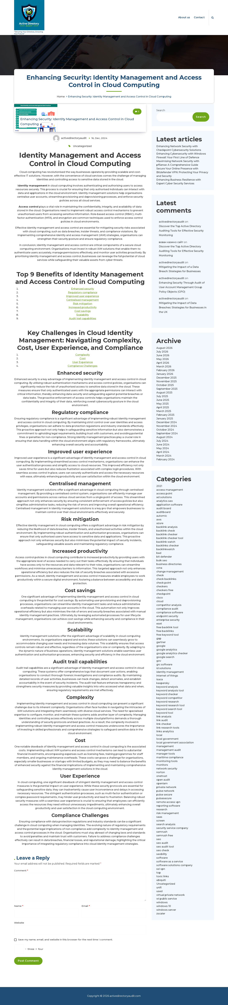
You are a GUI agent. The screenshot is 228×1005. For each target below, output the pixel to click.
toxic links (162, 876)
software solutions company (174, 865)
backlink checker (166, 534)
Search (160, 110)
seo (158, 839)
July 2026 (162, 351)
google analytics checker (172, 653)
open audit (163, 779)
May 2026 (162, 359)
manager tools (165, 753)
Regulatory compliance (82, 292)
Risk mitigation (82, 303)
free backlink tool (167, 627)
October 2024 (165, 429)
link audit (162, 720)
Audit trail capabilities (82, 318)
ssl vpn (160, 868)
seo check (162, 850)
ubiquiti (161, 880)
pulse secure (164, 794)
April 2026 (162, 362)
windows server (166, 909)
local (159, 735)
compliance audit (167, 608)
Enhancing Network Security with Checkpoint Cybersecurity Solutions (178, 148)
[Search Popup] (212, 17)
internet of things (167, 675)
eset (159, 623)
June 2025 (162, 399)
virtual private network (170, 894)
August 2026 (164, 347)
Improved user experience (82, 296)
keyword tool (164, 712)
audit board (163, 508)
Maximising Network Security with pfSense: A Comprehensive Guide (177, 163)
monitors (162, 764)
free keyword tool (167, 634)
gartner (161, 642)
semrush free (164, 835)
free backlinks (165, 631)
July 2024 (162, 440)
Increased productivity (83, 307)
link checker (163, 724)
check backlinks (166, 579)
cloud (159, 601)
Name (18, 905)
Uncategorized (82, 146)
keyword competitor (169, 697)
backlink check (165, 530)
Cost (83, 358)
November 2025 (166, 381)
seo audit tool (165, 846)
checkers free (164, 590)
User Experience (82, 362)
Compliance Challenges (82, 365)
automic (161, 515)
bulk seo (161, 560)
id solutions (163, 668)
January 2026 (164, 373)
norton (160, 772)
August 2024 (164, 437)
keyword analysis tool (170, 690)
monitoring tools (167, 761)
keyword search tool (169, 709)
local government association (175, 742)
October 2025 (165, 385)
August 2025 (164, 392)
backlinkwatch (165, 549)
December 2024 (166, 422)
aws (158, 519)
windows (162, 902)
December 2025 (166, 377)
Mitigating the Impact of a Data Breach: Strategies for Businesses (180, 269)
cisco (159, 597)
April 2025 (162, 407)
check (160, 575)
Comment (21, 870)
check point (163, 582)
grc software (164, 664)
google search (165, 657)
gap (158, 638)
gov (158, 660)
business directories (169, 564)
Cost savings (82, 311)
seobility (161, 854)
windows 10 (163, 906)
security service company (172, 828)
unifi (159, 887)
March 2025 (163, 411)
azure (159, 523)
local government (167, 738)
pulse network (165, 790)
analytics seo (164, 500)
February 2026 (165, 370)
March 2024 (163, 455)
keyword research (167, 701)
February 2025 (165, 414)
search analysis (165, 824)
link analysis (163, 716)
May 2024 (162, 448)
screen (160, 820)
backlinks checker (167, 545)
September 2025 (166, 388)
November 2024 (166, 426)
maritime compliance (169, 757)
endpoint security (167, 616)
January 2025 (164, 418)
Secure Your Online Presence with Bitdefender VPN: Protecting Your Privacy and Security (182, 172)
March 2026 (163, 366)
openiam (162, 783)
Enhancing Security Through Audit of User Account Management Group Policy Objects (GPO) (182, 287)
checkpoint (163, 593)
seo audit (162, 842)
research (161, 809)
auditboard (163, 512)
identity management (170, 671)
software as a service (169, 861)
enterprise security (168, 619)
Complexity (82, 354)
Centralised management (82, 299)
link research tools (167, 727)
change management (170, 571)
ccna (159, 567)
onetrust (161, 776)
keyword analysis (167, 686)
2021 (159, 486)
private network (166, 787)
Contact (199, 17)
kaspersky (162, 683)
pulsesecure (164, 798)
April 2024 (162, 452)
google (160, 645)
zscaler (160, 913)
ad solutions (164, 497)
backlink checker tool (169, 538)
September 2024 (167, 433)
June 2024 (162, 444)
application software (169, 504)
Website (19, 922)
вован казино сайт (171, 242)
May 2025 (162, 403)
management (165, 746)
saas (159, 816)
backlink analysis (167, 526)
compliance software (169, 612)
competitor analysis (168, 605)
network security (166, 768)
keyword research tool (170, 705)
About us (184, 17)
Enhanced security (82, 288)
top (158, 872)
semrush (161, 831)
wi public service (166, 898)
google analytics (166, 649)
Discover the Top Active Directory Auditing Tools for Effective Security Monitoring (181, 231)
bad (158, 553)
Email (86, 905)
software (162, 857)
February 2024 (165, 459)
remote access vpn (168, 802)
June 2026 (162, 355)
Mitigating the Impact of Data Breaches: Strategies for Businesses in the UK (182, 307)
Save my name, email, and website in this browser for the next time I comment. (65, 939)
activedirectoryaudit (171, 221)
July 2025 (162, 396)
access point (164, 493)
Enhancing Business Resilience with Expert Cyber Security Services (178, 181)
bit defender (164, 556)
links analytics (165, 731)
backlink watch (165, 541)
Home (61, 96)
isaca (159, 679)
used (159, 891)
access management (169, 489)
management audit (168, 750)
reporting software (168, 805)
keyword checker (167, 694)
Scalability (82, 314)
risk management (167, 813)
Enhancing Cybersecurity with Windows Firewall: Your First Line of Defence (181, 155)
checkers (162, 586)
